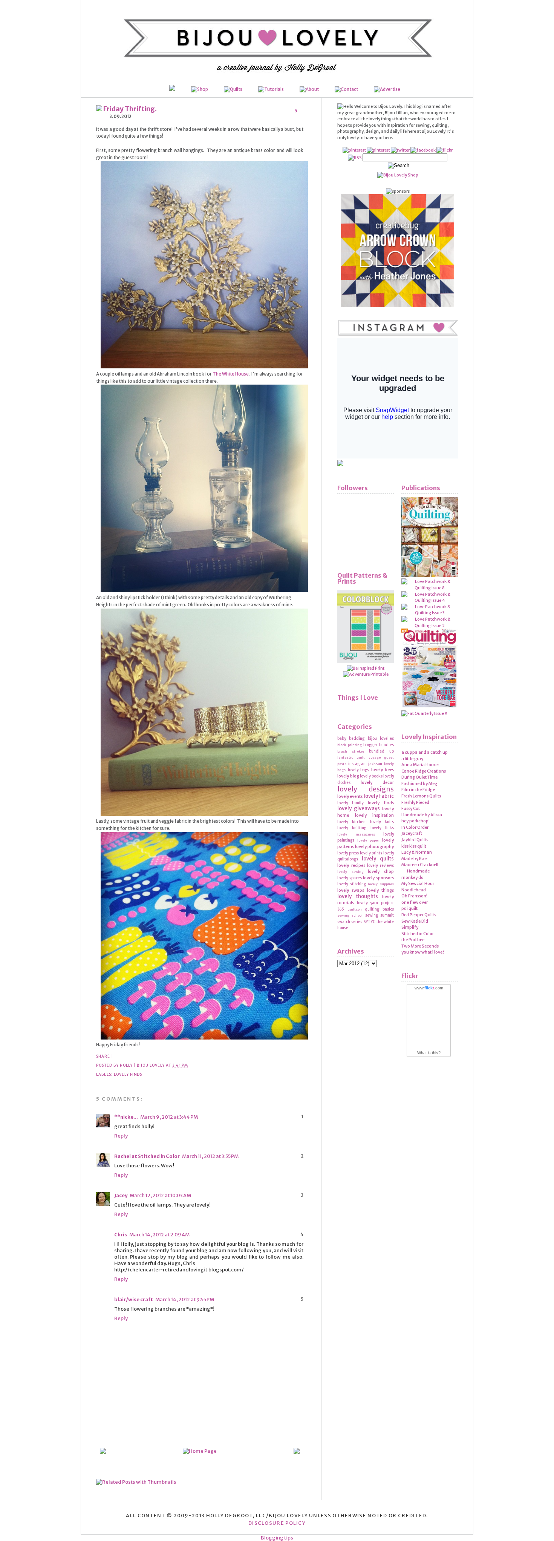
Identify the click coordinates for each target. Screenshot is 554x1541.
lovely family (350, 802)
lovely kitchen (351, 821)
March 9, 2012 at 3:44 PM (169, 1117)
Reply (121, 1136)
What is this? (429, 1052)
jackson (375, 763)
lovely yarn (367, 902)
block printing (349, 745)
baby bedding (350, 738)
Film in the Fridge (418, 789)
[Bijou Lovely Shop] (397, 175)
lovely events (350, 796)
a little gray (412, 758)
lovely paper (368, 840)
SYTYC (369, 921)
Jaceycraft (411, 833)
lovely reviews (380, 865)
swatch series (349, 921)
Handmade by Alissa (421, 814)
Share (103, 1056)
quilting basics (379, 909)
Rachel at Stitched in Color (147, 1156)
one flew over (414, 902)
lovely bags (358, 769)
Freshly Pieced (415, 802)
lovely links (382, 827)
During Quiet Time (419, 777)
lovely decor (377, 782)
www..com (429, 988)
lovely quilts (378, 859)
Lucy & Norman (416, 852)
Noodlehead (413, 889)
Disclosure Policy (277, 1523)
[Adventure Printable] (366, 674)
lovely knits (382, 821)
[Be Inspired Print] (365, 668)
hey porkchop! (415, 820)
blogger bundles (378, 744)
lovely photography (374, 846)
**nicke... (126, 1117)
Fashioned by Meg (419, 783)
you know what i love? (422, 952)
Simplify (409, 927)
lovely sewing (350, 871)
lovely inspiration (374, 815)
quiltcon (354, 909)
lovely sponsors (378, 877)
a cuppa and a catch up (424, 752)
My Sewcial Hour (417, 883)
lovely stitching (351, 884)
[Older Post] (103, 1452)
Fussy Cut (410, 808)
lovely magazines (356, 834)
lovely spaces (349, 878)
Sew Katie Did (414, 921)
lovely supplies (381, 884)
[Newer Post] (297, 1452)
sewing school (350, 915)
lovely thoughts (357, 896)
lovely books (371, 776)
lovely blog (348, 776)
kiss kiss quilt (413, 846)
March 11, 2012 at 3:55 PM (210, 1156)
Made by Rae (414, 858)
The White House (231, 374)
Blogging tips (277, 1538)
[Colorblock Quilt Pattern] (365, 661)
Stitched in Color (417, 933)
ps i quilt (409, 908)
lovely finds (128, 1074)
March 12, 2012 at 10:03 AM (160, 1195)
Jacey (120, 1195)
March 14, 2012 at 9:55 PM (184, 1299)
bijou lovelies (381, 738)
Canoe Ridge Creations (423, 771)
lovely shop (381, 871)
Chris (120, 1234)
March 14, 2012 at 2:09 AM (159, 1234)
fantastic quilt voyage (359, 757)
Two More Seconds (420, 946)
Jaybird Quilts (414, 839)
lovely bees (382, 769)
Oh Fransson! (414, 896)
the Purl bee (412, 939)
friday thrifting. (129, 109)
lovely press (348, 853)
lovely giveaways (358, 808)
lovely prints (371, 853)
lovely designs (365, 789)
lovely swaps (350, 890)
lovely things (380, 890)
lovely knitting (351, 827)
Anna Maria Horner (420, 764)
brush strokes (350, 751)
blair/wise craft (133, 1299)
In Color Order (415, 827)
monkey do (412, 877)
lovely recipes (351, 865)
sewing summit (379, 915)
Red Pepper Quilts (418, 914)
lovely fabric (379, 796)
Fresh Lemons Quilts (421, 796)
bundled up (381, 751)
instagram (357, 763)
